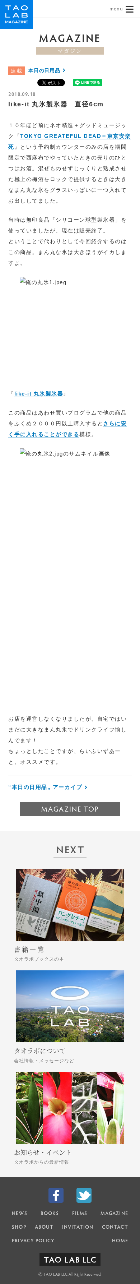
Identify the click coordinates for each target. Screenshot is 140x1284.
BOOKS (50, 1213)
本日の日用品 (44, 70)
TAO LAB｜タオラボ (16, 14)
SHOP (19, 1227)
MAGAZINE (114, 1213)
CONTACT (115, 1227)
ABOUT (44, 1227)
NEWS (19, 1213)
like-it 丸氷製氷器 (39, 394)
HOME (120, 1241)
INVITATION (78, 1227)
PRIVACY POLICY (33, 1241)
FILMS (79, 1213)
